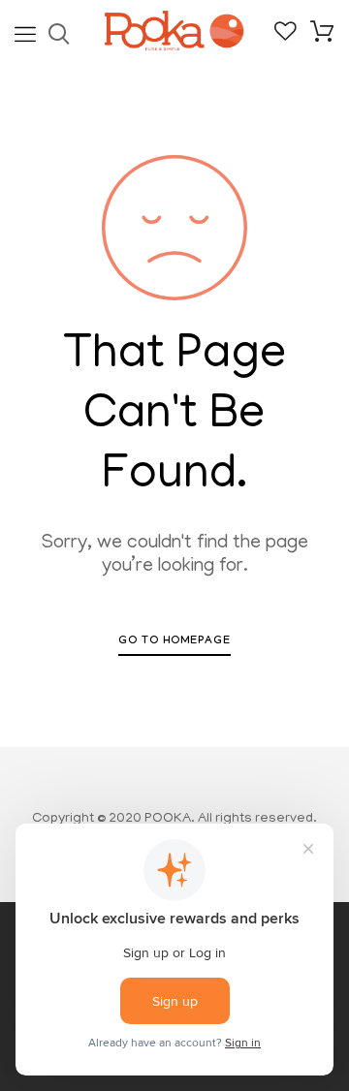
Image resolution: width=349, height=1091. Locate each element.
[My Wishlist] (285, 38)
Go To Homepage (174, 642)
